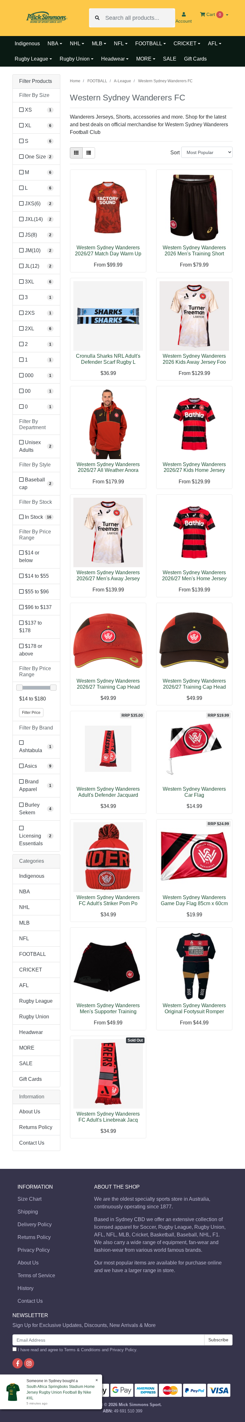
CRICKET (30, 969)
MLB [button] (97, 43)
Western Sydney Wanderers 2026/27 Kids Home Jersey (194, 467)
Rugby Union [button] (75, 59)
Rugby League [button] (31, 59)
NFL (24, 938)
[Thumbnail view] (76, 152)
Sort (175, 152)
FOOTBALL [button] (148, 43)
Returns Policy (35, 1127)
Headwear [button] (113, 59)
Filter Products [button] (35, 81)
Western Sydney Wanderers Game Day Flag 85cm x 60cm (194, 900)
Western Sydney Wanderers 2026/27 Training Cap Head (108, 684)
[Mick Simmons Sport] (45, 17)
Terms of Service (36, 1275)
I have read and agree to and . (77, 1349)
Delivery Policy (35, 1224)
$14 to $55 (36, 576)
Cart (213, 14)
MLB (24, 923)
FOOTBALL (32, 954)
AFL (24, 985)
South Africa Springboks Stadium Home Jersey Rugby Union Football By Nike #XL (60, 1392)
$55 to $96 (36, 591)
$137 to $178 (30, 626)
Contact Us (31, 1143)
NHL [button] (75, 43)
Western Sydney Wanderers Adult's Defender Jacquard (108, 792)
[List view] (88, 152)
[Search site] (97, 18)
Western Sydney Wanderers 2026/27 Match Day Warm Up (108, 250)
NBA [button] (53, 43)
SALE (169, 59)
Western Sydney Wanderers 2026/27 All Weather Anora (108, 467)
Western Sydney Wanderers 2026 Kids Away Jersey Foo (194, 359)
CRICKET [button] (185, 43)
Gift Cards (195, 59)
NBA (24, 891)
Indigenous (27, 43)
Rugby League (36, 1001)
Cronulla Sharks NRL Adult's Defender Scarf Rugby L (108, 359)
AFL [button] (213, 43)
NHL (24, 907)
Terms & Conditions (82, 1349)
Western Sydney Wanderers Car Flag (194, 792)
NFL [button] (119, 43)
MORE (26, 1048)
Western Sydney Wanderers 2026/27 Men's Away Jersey (108, 575)
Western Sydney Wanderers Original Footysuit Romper (194, 1008)
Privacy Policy (34, 1250)
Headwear (31, 1032)
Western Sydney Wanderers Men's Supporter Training (108, 1008)
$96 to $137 (38, 607)
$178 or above (30, 649)
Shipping (28, 1211)
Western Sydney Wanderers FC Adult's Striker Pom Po (108, 900)
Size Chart (29, 1199)
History (25, 1288)
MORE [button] (144, 59)
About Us (29, 1111)
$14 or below (29, 556)
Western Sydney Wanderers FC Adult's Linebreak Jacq (108, 1117)
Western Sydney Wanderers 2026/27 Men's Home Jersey (194, 575)
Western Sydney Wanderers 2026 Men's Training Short (194, 250)
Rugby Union (34, 1016)
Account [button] (183, 21)
